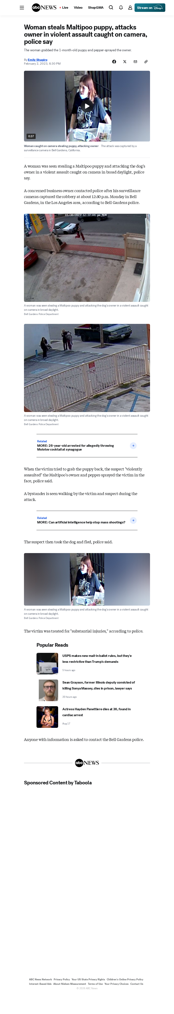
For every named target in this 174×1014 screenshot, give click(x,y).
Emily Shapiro (37, 60)
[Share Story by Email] (135, 62)
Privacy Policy (62, 979)
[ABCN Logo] (44, 7)
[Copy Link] (146, 62)
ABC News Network (40, 979)
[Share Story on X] (125, 62)
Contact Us (136, 984)
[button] (21, 7)
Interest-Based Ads (40, 984)
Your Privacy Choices (116, 984)
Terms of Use (95, 984)
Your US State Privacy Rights (88, 979)
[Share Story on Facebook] (114, 62)
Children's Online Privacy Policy (125, 979)
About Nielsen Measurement (69, 984)
